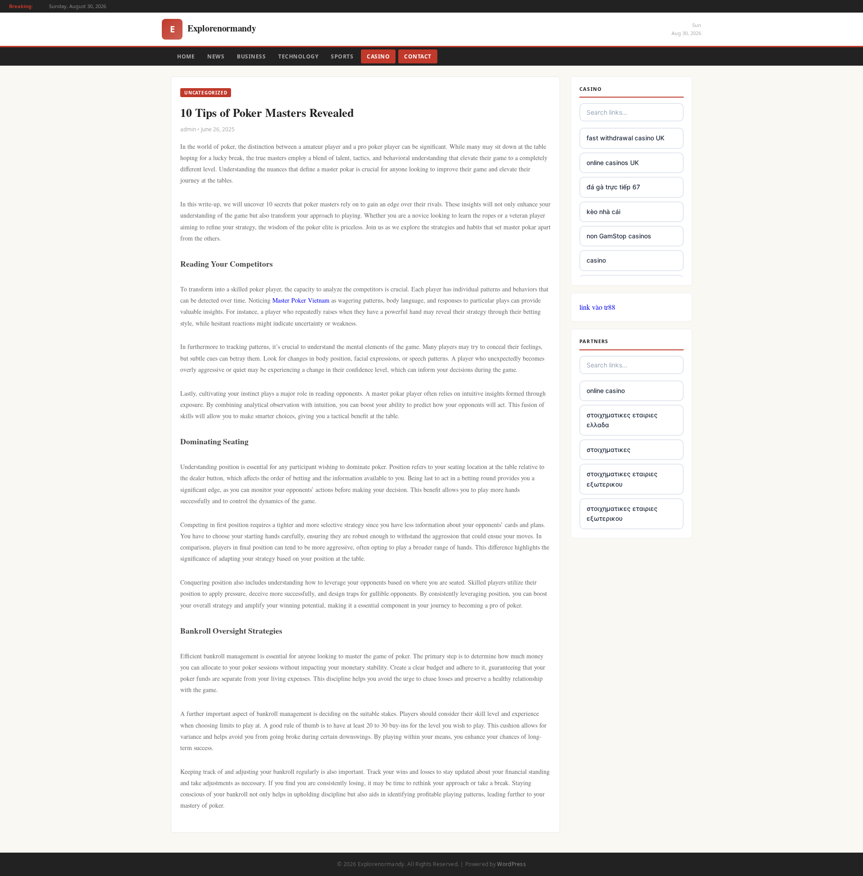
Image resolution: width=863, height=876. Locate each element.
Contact (418, 56)
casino (596, 260)
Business (251, 56)
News (215, 56)
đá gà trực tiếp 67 (613, 187)
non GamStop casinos (619, 236)
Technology (298, 56)
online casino (606, 390)
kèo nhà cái (603, 211)
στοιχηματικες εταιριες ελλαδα (622, 420)
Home (186, 56)
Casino (378, 56)
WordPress (511, 864)
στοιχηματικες (609, 449)
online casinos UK (613, 162)
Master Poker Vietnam (300, 300)
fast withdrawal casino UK (625, 138)
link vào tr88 (597, 307)
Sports (342, 56)
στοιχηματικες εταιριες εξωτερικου (622, 478)
